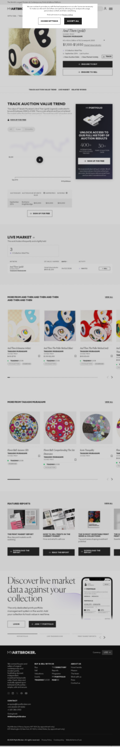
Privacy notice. (67, 15)
